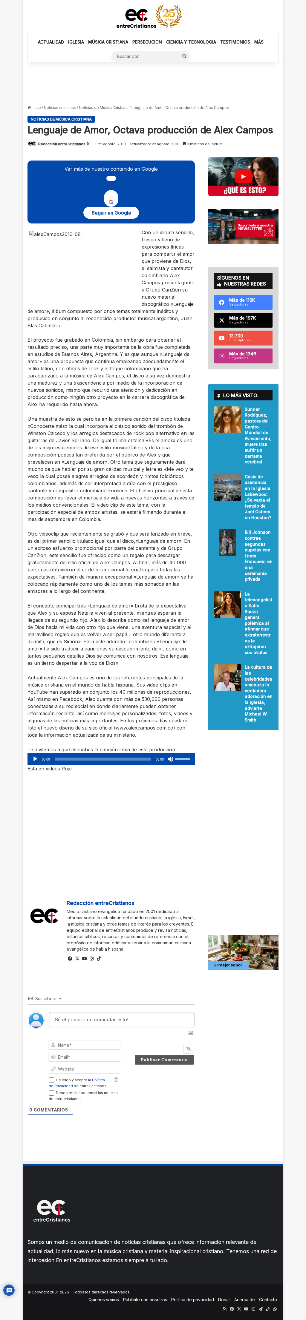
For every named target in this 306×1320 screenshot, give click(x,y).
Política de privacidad (192, 1299)
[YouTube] (84, 958)
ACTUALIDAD (51, 41)
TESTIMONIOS (235, 41)
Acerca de (244, 1299)
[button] (243, 176)
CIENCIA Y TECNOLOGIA (191, 41)
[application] (111, 759)
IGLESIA (76, 41)
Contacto (268, 1299)
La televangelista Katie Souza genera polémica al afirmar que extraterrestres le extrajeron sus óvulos (258, 623)
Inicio (36, 107)
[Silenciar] (170, 759)
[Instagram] (91, 958)
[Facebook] (70, 958)
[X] (77, 958)
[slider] (183, 758)
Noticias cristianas (60, 107)
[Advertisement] (153, 83)
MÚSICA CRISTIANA (108, 41)
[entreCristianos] (51, 1234)
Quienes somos (103, 1299)
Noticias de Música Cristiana (103, 107)
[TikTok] (98, 958)
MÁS (259, 41)
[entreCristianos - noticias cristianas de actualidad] (153, 16)
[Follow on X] (88, 144)
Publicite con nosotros (145, 1299)
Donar (224, 1299)
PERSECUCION (147, 41)
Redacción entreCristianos (61, 144)
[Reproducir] (35, 759)
